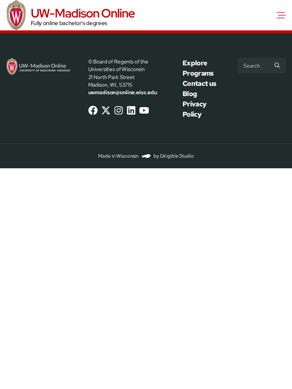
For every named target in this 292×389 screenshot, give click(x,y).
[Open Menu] (283, 15)
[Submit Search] (277, 65)
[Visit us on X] (106, 110)
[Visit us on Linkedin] (131, 110)
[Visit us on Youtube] (144, 110)
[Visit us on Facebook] (93, 110)
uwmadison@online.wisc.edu (122, 92)
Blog (189, 93)
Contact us (199, 83)
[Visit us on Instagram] (119, 110)
